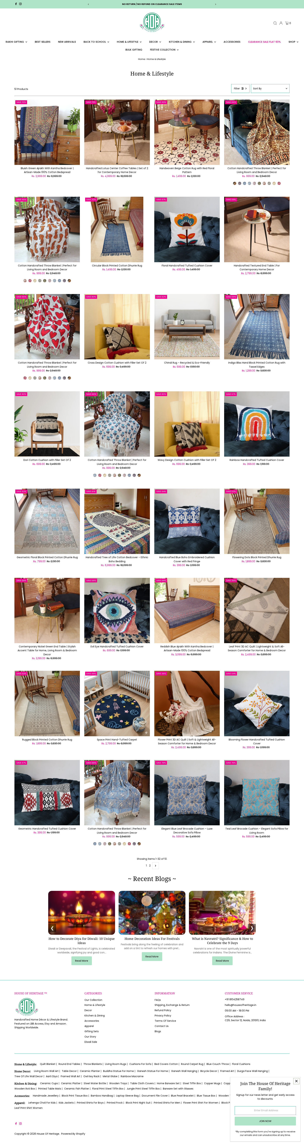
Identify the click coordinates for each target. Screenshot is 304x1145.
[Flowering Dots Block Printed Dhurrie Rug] (257, 521)
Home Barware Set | (169, 1083)
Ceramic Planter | (90, 1071)
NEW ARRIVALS (67, 42)
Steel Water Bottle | (95, 1083)
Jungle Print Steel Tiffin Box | (144, 1088)
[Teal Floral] (249, 183)
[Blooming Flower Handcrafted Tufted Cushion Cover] (257, 703)
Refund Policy (163, 1010)
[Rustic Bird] (259, 183)
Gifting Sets (91, 1031)
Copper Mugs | (213, 1083)
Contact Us (162, 1026)
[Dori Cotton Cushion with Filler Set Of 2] (47, 424)
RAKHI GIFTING (15, 42)
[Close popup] (296, 1081)
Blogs (158, 1031)
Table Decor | (70, 1071)
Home (141, 59)
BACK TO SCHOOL (95, 42)
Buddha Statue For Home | (119, 1071)
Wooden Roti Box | (25, 1088)
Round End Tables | (70, 1064)
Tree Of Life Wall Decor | (29, 1076)
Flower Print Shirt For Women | (201, 1102)
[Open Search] (275, 23)
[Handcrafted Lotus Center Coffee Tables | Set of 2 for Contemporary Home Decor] (117, 132)
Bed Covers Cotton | (166, 1064)
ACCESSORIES (232, 42)
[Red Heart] (279, 183)
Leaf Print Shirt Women (28, 1108)
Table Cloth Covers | (142, 1083)
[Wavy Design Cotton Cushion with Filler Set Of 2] (187, 424)
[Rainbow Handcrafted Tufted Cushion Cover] (257, 424)
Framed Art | (227, 1071)
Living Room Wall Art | (47, 1071)
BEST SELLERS (42, 42)
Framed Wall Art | (71, 1076)
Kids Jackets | (67, 1102)
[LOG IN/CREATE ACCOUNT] (281, 23)
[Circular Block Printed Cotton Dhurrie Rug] (117, 229)
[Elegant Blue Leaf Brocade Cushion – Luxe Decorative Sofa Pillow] (187, 792)
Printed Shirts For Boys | (91, 1102)
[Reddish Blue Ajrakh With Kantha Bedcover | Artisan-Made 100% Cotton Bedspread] (187, 610)
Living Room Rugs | (116, 1064)
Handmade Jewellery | (46, 1095)
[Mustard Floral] (274, 183)
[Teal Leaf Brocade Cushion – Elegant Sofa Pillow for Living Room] (257, 792)
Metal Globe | (111, 1076)
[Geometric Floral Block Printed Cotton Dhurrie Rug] (47, 521)
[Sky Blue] (244, 183)
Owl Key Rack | (92, 1076)
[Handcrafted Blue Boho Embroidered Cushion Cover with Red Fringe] (187, 521)
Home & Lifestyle (128, 42)
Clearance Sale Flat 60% (264, 42)
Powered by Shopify (73, 1134)
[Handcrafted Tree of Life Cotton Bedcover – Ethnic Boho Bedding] (117, 521)
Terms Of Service (165, 1021)
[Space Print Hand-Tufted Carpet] (117, 703)
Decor (154, 42)
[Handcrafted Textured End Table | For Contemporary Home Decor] (257, 229)
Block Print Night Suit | (139, 1102)
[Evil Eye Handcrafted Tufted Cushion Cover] (117, 610)
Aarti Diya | (52, 1076)
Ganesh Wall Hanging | (185, 1071)
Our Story (90, 1036)
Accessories (91, 1021)
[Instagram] (20, 4)
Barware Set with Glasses (178, 1088)
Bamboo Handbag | (102, 1095)
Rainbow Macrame (132, 1076)
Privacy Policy (163, 1015)
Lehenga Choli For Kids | (42, 1102)
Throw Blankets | (93, 1064)
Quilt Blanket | (48, 1064)
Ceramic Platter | (71, 1083)
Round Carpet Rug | (193, 1064)
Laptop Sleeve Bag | (128, 1095)
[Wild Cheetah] (264, 183)
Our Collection (93, 1000)
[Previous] (88, 4)
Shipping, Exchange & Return (172, 1005)
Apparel (207, 42)
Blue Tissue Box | (207, 1095)
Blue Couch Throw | (218, 1064)
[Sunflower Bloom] (269, 183)
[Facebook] (16, 4)
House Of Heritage (48, 1134)
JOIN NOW (265, 1121)
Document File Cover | (155, 1095)
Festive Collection (163, 49)
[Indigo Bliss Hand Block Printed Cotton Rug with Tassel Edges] (257, 326)
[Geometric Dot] (254, 183)
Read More (81, 961)
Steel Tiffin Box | (192, 1083)
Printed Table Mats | (50, 1088)
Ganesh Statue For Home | (153, 1071)
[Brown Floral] (239, 183)
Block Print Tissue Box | (75, 1095)
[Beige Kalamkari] (234, 183)
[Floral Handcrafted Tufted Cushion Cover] (187, 229)
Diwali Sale (90, 1042)
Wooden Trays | (118, 1083)
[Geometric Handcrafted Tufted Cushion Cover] (47, 792)
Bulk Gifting (133, 49)
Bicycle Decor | (209, 1071)
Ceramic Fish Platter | (77, 1088)
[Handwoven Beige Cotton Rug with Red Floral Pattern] (187, 132)
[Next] (216, 4)
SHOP (292, 42)
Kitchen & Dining (180, 42)
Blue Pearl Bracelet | (183, 1095)
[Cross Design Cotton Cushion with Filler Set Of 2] (117, 326)
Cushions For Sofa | (141, 1064)
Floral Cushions (241, 1064)
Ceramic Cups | (49, 1083)
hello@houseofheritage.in (240, 1005)
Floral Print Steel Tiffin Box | (108, 1088)
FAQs (158, 1000)
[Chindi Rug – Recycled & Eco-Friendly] (187, 326)
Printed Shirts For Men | (168, 1102)
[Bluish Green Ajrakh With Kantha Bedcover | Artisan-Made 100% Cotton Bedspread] (47, 132)
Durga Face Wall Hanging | (253, 1071)
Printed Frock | (115, 1102)
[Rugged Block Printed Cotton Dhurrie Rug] (47, 703)
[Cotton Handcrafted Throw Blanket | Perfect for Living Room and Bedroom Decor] (257, 132)
